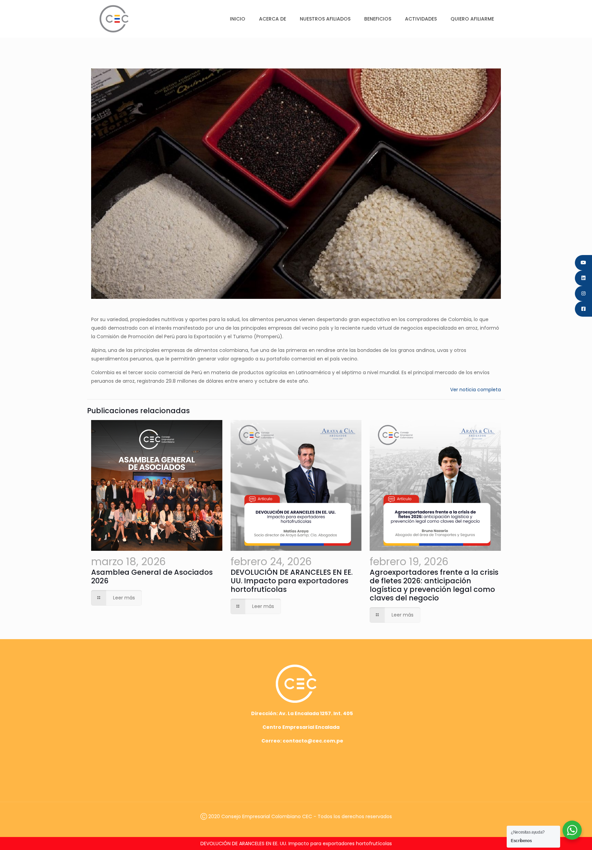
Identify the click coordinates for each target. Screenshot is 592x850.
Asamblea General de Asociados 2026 (152, 576)
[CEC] (114, 18)
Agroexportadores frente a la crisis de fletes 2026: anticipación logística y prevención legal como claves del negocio (434, 585)
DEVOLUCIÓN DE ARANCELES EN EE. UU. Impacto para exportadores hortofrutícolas (292, 580)
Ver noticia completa (475, 389)
